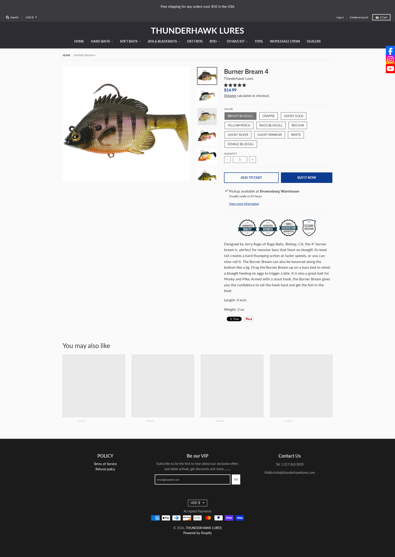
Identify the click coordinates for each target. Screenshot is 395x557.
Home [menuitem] (79, 41)
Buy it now (306, 177)
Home (66, 55)
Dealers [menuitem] (314, 41)
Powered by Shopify (197, 533)
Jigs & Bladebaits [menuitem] (162, 41)
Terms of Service (105, 464)
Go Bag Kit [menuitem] (236, 41)
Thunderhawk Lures (239, 78)
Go (236, 479)
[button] (235, 85)
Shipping (230, 96)
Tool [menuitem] (259, 41)
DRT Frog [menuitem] (195, 41)
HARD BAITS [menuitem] (100, 41)
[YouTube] (390, 68)
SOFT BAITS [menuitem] (129, 41)
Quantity (230, 153)
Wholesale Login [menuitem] (285, 41)
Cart (383, 17)
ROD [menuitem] (213, 41)
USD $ (30, 17)
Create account (359, 17)
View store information (244, 204)
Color (228, 108)
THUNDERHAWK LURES (197, 30)
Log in (340, 17)
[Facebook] (390, 50)
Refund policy (105, 469)
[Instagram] (390, 59)
